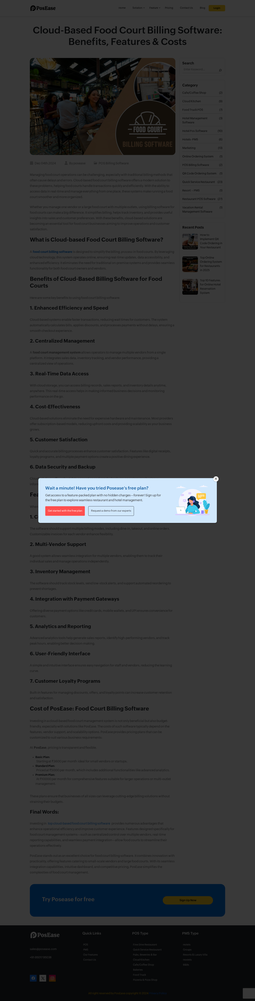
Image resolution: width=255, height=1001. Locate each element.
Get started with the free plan (65, 511)
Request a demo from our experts (111, 511)
